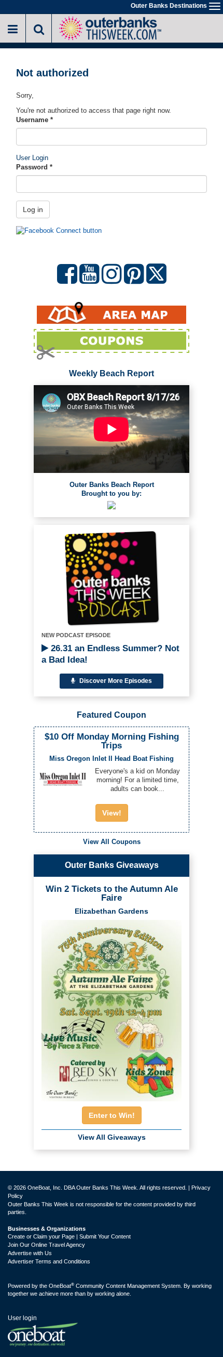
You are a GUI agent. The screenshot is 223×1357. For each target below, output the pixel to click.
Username (34, 120)
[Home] (110, 27)
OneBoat (61, 1286)
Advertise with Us (30, 1253)
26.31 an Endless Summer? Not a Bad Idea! (110, 654)
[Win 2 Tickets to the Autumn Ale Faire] (111, 1007)
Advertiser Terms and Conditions (49, 1261)
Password (34, 167)
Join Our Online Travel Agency (46, 1245)
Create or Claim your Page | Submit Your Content (69, 1236)
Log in (33, 209)
